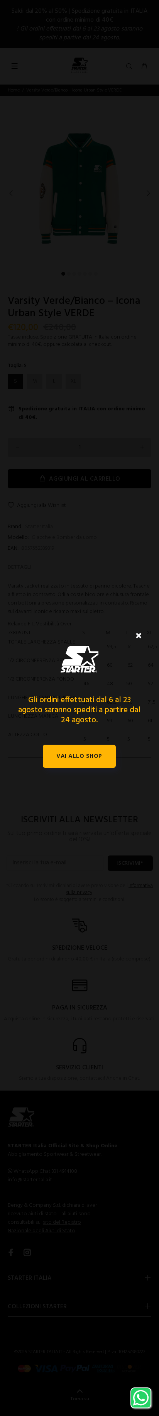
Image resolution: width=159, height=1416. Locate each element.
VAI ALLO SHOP (79, 756)
